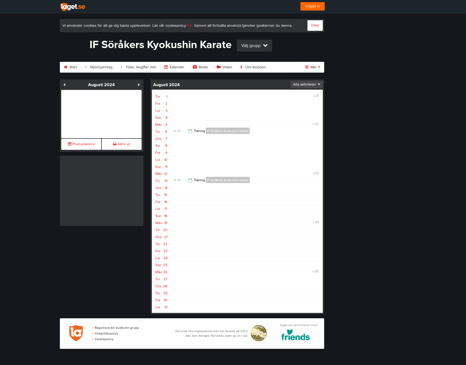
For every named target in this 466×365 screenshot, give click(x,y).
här (189, 25)
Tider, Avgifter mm (140, 67)
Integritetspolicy (106, 333)
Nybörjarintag (100, 67)
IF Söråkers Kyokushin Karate (228, 131)
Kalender (176, 67)
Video (226, 67)
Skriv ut (123, 144)
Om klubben (255, 67)
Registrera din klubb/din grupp (117, 328)
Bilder (203, 67)
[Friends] (295, 335)
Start (72, 67)
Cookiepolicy (104, 339)
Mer (313, 67)
